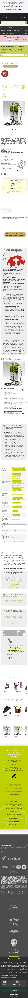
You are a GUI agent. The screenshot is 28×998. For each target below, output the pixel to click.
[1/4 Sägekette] (7, 579)
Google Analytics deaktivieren (6, 847)
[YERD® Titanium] (13, 523)
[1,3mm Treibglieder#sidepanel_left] (13, 617)
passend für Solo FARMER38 (18, 490)
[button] (23, 14)
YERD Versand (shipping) (14, 801)
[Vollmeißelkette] (13, 601)
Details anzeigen (14, 996)
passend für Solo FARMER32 (18, 487)
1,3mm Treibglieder (16, 514)
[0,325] (10, 585)
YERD (7, 782)
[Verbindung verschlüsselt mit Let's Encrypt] (14, 942)
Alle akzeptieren (14, 990)
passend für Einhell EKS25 (18, 497)
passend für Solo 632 (17, 478)
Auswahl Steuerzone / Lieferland (8, 170)
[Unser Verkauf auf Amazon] (12, 866)
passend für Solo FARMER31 (18, 483)
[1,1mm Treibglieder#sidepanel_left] (7, 617)
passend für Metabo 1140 (17, 494)
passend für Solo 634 (17, 481)
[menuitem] (5, 18)
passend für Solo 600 (17, 473)
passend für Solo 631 (17, 474)
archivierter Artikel (10, 39)
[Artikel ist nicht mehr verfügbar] (13, 527)
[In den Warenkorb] (2, 81)
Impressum (13, 977)
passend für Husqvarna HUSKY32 (18, 468)
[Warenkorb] (25, 14)
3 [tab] (15, 129)
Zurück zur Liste (7, 63)
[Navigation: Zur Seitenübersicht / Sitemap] (2, 63)
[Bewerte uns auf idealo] (18, 866)
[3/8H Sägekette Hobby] (13, 579)
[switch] (4, 982)
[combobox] (12, 55)
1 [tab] (12, 129)
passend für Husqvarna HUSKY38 (19, 470)
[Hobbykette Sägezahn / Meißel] (20, 601)
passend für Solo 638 (17, 485)
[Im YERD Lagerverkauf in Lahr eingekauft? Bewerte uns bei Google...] (14, 871)
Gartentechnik (15, 750)
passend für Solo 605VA (17, 476)
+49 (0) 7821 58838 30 (8, 5)
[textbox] (12, 55)
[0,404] (17, 585)
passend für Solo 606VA (17, 480)
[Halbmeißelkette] (7, 601)
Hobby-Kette (15, 510)
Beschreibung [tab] (6, 211)
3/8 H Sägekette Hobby (17, 506)
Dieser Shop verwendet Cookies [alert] (14, 959)
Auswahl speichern (14, 994)
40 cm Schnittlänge (16, 502)
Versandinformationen (14, 811)
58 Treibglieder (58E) (17, 519)
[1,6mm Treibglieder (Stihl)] (13, 622)
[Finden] (26, 22)
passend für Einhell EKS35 (18, 499)
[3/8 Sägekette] (20, 579)
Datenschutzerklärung (5, 977)
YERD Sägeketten (8, 151)
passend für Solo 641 (17, 488)
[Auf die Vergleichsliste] (23, 103)
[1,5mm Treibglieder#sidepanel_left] (20, 617)
